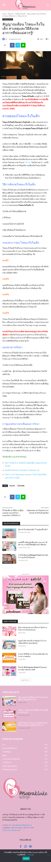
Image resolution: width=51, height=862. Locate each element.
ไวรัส (33, 144)
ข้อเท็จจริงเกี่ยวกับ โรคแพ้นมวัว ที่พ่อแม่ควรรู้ (22, 470)
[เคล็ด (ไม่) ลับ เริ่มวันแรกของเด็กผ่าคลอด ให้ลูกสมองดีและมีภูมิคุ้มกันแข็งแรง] (9, 726)
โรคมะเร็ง (12, 486)
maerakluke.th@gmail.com (22, 825)
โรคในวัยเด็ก (21, 486)
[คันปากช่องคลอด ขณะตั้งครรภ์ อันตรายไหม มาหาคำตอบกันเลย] (9, 631)
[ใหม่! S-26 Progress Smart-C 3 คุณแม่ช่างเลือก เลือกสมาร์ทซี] (9, 671)
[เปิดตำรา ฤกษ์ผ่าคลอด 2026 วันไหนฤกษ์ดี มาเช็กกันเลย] (9, 714)
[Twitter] (17, 45)
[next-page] (7, 567)
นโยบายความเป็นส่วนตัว (11, 830)
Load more (24, 680)
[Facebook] (12, 45)
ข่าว (4, 537)
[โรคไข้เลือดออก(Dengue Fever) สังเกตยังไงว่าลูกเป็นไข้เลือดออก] (9, 559)
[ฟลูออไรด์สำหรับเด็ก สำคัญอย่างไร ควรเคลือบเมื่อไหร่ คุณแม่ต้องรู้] (9, 644)
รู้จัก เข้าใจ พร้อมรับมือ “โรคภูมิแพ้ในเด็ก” (33, 529)
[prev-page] (3, 567)
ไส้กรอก (28, 162)
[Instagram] (25, 846)
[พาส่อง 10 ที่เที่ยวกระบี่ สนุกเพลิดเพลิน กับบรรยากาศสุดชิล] (9, 658)
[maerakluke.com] (25, 789)
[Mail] (30, 846)
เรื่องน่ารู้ (10, 14)
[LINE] (23, 45)
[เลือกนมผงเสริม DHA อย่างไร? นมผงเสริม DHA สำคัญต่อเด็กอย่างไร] (9, 701)
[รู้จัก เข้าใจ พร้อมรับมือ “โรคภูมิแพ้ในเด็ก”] (9, 533)
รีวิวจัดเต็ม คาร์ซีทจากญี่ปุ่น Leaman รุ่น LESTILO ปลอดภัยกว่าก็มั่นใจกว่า (12, 512)
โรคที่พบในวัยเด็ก (20, 14)
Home (4, 14)
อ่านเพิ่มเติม (30, 855)
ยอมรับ (26, 858)
